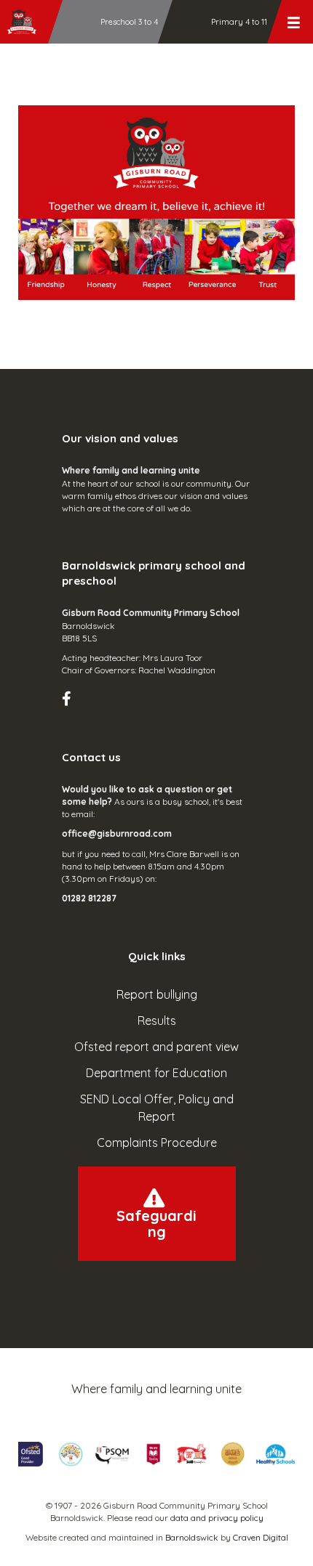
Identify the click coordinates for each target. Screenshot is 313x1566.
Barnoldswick (191, 1537)
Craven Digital (260, 1537)
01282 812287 (89, 898)
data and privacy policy (217, 1517)
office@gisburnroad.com (117, 833)
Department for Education (156, 1073)
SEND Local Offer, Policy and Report (157, 1107)
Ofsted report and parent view (156, 1046)
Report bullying (156, 994)
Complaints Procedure (157, 1142)
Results (157, 1020)
